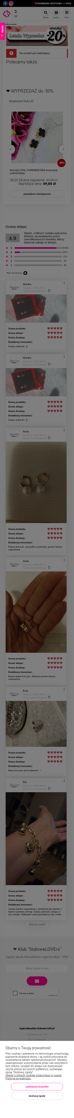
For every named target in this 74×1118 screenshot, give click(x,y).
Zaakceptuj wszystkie (37, 1086)
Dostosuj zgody (37, 1096)
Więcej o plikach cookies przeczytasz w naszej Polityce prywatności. (34, 1077)
